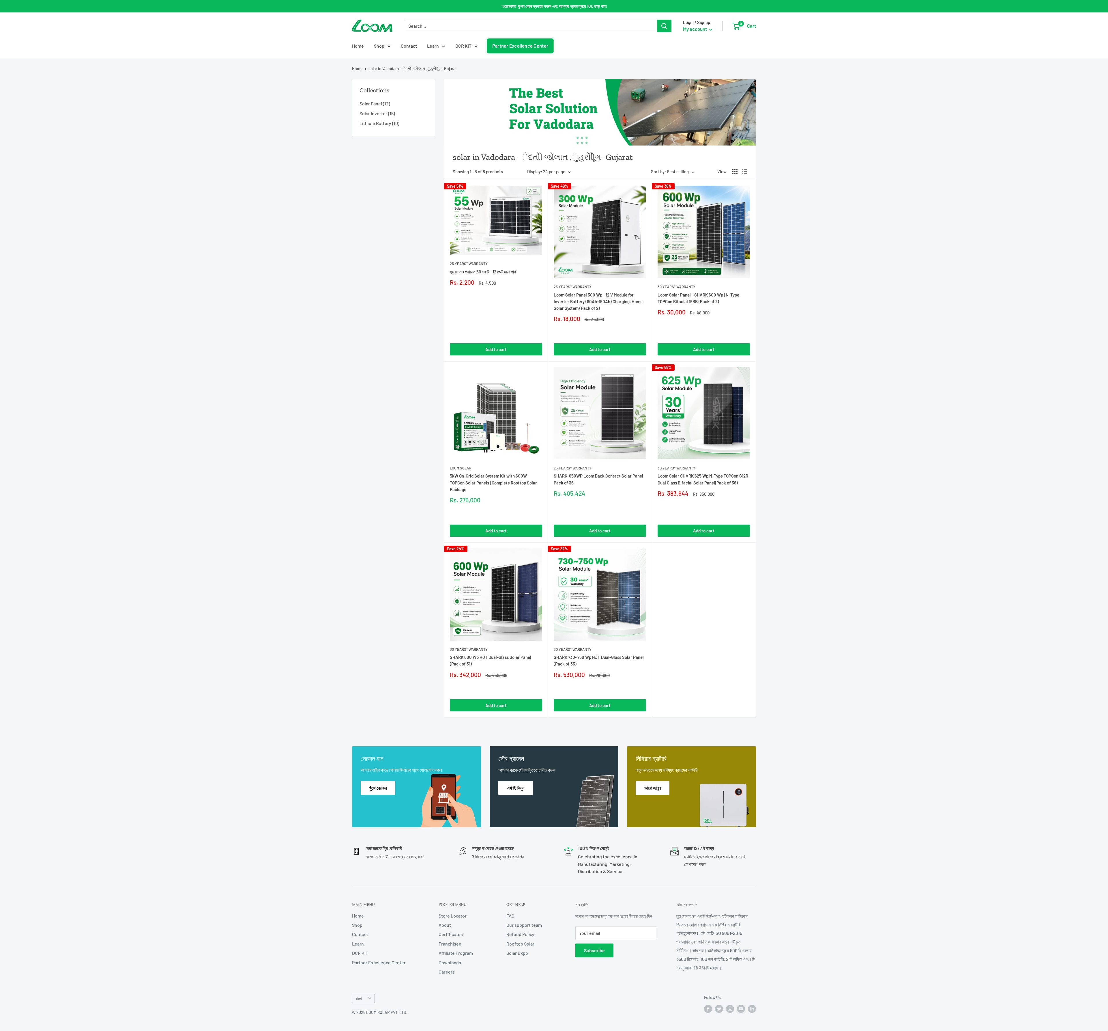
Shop (379, 46)
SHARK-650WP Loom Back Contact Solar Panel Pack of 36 (598, 479)
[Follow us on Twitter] (719, 1009)
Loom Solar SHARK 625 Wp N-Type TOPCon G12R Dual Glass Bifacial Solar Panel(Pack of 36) (703, 479)
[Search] (664, 26)
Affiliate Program (456, 953)
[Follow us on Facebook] (708, 1009)
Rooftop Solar (520, 943)
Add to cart (496, 349)
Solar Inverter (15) (377, 113)
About (445, 925)
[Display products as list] (744, 171)
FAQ (510, 915)
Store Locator (453, 915)
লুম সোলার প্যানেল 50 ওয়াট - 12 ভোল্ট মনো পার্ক (483, 271)
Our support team (524, 925)
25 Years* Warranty (469, 263)
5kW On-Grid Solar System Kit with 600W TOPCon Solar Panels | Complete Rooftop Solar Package (493, 482)
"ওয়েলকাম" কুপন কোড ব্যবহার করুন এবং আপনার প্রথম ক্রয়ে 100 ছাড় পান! (554, 6)
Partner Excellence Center (520, 46)
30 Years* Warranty (676, 286)
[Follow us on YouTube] (741, 1009)
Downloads (450, 962)
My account (695, 29)
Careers (447, 971)
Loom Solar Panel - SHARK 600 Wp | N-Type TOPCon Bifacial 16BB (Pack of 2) (698, 298)
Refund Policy (520, 934)
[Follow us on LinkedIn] (752, 1009)
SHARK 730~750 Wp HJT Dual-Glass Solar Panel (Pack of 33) (599, 660)
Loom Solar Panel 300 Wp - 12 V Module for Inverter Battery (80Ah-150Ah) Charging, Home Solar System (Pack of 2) (598, 301)
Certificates (451, 934)
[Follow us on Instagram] (730, 1009)
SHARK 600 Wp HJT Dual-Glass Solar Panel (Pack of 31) (490, 660)
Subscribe (594, 950)
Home (358, 46)
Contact (409, 46)
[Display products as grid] (735, 171)
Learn (433, 46)
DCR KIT (463, 46)
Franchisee (450, 943)
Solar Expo (517, 953)
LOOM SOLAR (460, 468)
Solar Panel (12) (375, 103)
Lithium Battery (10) (379, 123)
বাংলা (358, 998)
